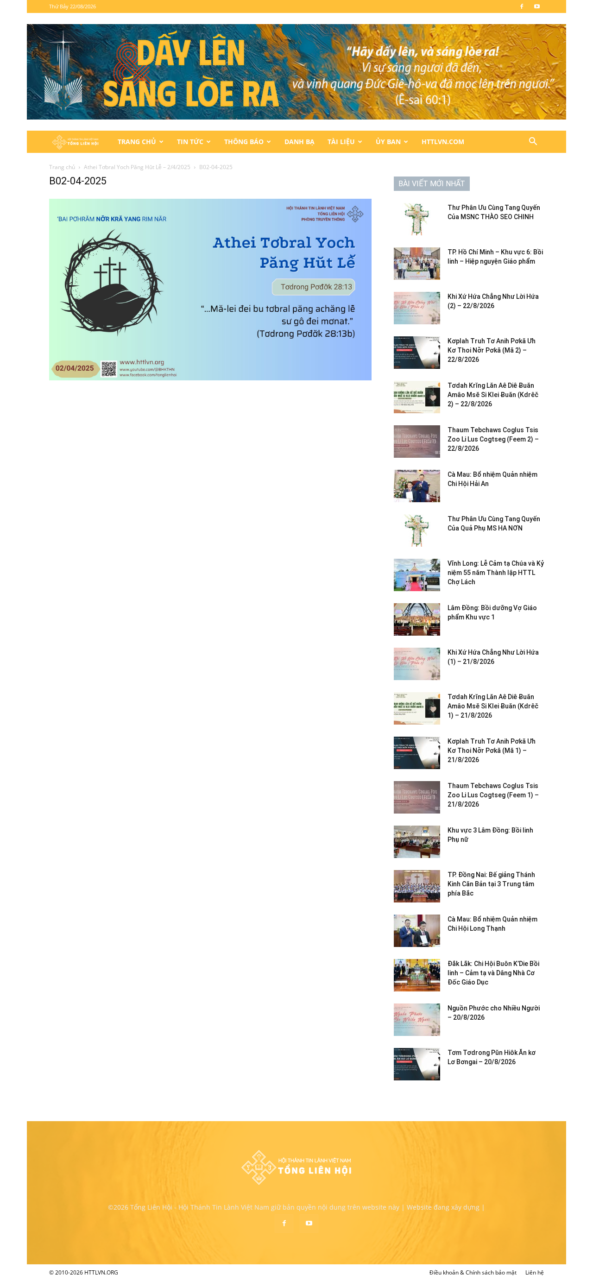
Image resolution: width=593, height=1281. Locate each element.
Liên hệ (534, 1272)
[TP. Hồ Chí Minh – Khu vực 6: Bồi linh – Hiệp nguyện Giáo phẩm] (417, 263)
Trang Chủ (137, 141)
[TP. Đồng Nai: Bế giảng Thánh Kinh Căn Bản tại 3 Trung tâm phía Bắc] (417, 886)
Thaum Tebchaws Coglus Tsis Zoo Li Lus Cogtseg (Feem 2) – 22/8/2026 (493, 439)
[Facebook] (522, 6)
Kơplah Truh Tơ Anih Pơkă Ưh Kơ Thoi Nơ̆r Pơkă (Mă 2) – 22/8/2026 (492, 350)
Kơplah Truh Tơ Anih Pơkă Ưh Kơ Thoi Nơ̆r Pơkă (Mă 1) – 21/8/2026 (492, 751)
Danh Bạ (299, 141)
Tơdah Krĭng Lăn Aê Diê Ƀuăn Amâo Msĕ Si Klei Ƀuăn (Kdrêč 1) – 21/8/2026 (493, 706)
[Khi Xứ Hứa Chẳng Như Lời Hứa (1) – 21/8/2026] (417, 664)
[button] (533, 142)
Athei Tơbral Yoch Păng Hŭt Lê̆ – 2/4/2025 (137, 167)
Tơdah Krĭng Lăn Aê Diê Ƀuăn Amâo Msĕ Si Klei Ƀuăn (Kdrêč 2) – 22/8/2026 (493, 395)
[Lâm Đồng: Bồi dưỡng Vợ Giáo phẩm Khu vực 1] (417, 619)
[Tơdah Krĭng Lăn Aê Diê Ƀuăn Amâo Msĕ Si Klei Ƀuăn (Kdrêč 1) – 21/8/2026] (417, 708)
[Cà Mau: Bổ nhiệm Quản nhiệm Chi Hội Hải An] (417, 486)
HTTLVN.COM (443, 141)
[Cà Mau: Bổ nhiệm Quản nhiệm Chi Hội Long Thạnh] (417, 931)
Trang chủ (62, 167)
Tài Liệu (341, 141)
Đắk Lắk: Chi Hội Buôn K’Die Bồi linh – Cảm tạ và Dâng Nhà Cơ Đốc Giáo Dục (493, 973)
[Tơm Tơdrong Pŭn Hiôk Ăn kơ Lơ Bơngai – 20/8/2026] (417, 1064)
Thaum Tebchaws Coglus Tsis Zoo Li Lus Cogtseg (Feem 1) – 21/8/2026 (493, 795)
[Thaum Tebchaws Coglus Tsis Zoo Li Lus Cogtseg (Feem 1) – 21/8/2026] (417, 797)
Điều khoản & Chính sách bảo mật (473, 1272)
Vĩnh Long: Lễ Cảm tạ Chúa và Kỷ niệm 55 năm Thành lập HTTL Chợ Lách (496, 573)
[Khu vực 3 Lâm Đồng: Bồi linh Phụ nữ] (417, 842)
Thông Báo (244, 141)
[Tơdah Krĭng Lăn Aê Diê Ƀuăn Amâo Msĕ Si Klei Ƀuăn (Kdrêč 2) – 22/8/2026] (417, 397)
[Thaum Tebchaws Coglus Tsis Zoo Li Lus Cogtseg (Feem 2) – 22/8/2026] (417, 441)
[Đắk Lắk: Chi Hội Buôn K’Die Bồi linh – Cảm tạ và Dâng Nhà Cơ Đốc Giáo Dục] (417, 975)
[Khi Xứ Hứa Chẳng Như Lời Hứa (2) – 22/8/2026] (417, 308)
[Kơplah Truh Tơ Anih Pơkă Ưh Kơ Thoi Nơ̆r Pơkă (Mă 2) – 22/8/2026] (417, 352)
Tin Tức (190, 141)
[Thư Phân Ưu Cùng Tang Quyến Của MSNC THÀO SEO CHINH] (417, 219)
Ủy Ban (388, 141)
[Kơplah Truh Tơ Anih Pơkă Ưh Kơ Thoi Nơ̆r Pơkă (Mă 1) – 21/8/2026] (417, 753)
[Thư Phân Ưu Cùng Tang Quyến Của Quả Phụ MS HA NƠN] (417, 530)
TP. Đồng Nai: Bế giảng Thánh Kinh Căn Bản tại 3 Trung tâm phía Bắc (491, 884)
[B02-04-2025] (210, 378)
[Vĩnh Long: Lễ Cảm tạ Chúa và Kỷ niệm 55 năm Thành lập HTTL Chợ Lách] (417, 575)
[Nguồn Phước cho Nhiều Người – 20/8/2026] (417, 1019)
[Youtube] (537, 6)
